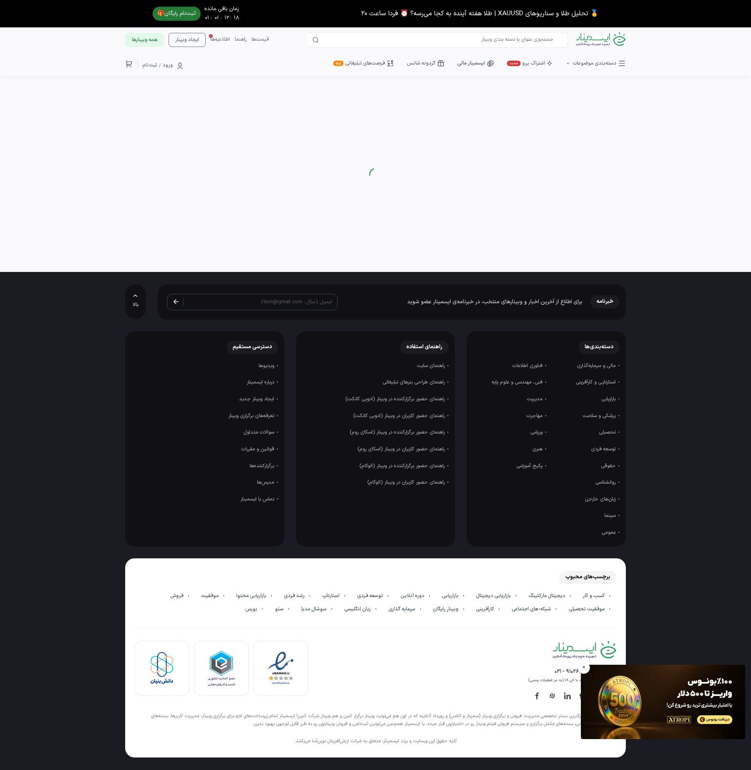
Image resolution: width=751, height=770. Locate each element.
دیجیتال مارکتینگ (547, 596)
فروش (177, 596)
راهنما (241, 39)
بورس (252, 609)
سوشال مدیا (314, 609)
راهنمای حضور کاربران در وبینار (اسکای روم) (402, 449)
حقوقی (609, 466)
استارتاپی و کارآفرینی (596, 382)
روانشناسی (606, 482)
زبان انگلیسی (358, 609)
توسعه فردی (604, 449)
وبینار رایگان (446, 609)
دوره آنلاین (413, 596)
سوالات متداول (259, 432)
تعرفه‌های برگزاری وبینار (252, 416)
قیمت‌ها (260, 39)
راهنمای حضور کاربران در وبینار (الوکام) (406, 482)
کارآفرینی (485, 609)
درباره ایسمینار (261, 382)
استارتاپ (331, 596)
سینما (610, 516)
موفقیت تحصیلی (587, 609)
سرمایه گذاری (402, 609)
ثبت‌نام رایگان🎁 (176, 13)
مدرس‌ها (266, 482)
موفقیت (210, 596)
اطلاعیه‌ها (220, 39)
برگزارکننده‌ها (263, 466)
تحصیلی (608, 432)
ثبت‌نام (149, 65)
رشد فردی (295, 596)
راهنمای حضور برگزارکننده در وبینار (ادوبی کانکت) (395, 399)
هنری (538, 449)
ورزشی (537, 432)
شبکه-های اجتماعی (532, 609)
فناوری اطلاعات (528, 366)
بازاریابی (609, 399)
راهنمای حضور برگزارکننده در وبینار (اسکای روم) (398, 432)
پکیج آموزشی (530, 466)
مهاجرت (535, 416)
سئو (280, 609)
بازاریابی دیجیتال (494, 596)
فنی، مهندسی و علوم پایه (518, 382)
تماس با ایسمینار (258, 499)
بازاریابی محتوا (252, 596)
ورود (168, 65)
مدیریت (535, 399)
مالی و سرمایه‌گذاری (597, 366)
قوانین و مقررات (258, 449)
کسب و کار (594, 596)
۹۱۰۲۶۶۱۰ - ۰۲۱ (570, 671)
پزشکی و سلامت (600, 416)
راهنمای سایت (431, 366)
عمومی (609, 532)
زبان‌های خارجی (601, 499)
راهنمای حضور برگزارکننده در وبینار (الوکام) (402, 466)
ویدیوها (267, 366)
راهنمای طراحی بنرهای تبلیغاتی (414, 382)
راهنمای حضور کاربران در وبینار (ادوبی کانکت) (399, 416)
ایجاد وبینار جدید (257, 399)
